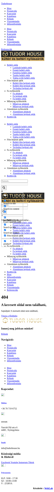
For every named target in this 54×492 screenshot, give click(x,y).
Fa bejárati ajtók (20, 96)
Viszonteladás (13, 21)
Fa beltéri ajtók (19, 98)
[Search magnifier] (4, 188)
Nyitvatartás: (6, 472)
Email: (3, 442)
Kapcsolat (11, 13)
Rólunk (10, 19)
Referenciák (12, 290)
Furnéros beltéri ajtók (22, 73)
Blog (9, 8)
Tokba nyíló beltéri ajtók (24, 78)
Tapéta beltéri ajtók (21, 75)
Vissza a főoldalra (9, 316)
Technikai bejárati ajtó (23, 88)
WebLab (48, 488)
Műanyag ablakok (21, 104)
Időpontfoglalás (14, 24)
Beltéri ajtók (12, 65)
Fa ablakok (18, 93)
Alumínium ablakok (22, 111)
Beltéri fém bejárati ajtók (24, 83)
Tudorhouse (6, 3)
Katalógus (11, 16)
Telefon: (4, 403)
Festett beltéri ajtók (21, 70)
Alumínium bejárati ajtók (24, 114)
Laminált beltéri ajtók (22, 67)
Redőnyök (11, 117)
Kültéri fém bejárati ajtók (24, 86)
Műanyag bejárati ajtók (23, 106)
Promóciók (12, 11)
